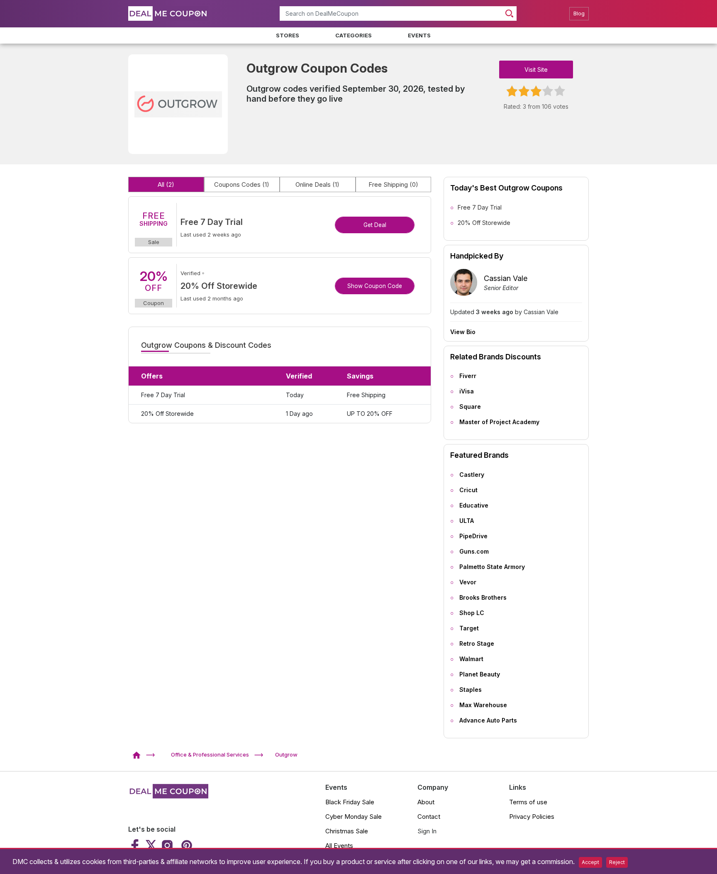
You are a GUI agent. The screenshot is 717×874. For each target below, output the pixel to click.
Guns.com (474, 551)
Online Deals (317, 184)
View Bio (463, 332)
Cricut (468, 489)
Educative (473, 505)
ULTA (466, 520)
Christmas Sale (346, 831)
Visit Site (536, 69)
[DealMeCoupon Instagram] (167, 845)
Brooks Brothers (483, 597)
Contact (428, 816)
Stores (287, 35)
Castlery (471, 474)
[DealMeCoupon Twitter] (151, 845)
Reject (617, 862)
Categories (353, 35)
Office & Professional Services (210, 754)
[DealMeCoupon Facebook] (136, 845)
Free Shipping (393, 184)
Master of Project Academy (499, 421)
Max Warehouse (483, 704)
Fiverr (467, 375)
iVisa (466, 391)
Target (469, 628)
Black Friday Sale (349, 802)
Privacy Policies (531, 816)
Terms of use (528, 802)
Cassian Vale (505, 278)
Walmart (471, 658)
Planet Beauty (479, 674)
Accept (590, 862)
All (166, 184)
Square (470, 406)
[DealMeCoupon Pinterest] (185, 845)
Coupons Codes (241, 184)
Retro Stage (476, 643)
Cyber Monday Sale (353, 816)
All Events (339, 846)
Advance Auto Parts (488, 720)
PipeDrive (473, 536)
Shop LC (471, 612)
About (425, 802)
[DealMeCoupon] (139, 754)
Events (419, 35)
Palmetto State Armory (492, 566)
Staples (470, 689)
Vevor (467, 582)
